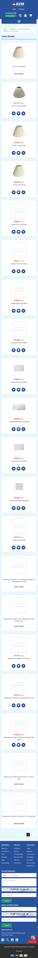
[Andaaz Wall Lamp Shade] (19, 329)
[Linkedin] (17, 940)
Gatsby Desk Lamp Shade (19, 382)
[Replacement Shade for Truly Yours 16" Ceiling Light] (19, 802)
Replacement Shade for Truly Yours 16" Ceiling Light (19, 816)
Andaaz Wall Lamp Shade (19, 343)
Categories (12, 29)
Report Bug (5, 863)
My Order (30, 860)
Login (14, 9)
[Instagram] (12, 940)
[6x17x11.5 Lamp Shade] (19, 92)
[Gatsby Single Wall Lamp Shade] (19, 487)
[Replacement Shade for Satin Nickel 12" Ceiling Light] (19, 763)
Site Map (4, 857)
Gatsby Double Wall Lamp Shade (19, 421)
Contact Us (5, 851)
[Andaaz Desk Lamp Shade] (19, 210)
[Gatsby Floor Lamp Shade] (19, 447)
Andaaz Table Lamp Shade (19, 303)
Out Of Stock (19, 74)
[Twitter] (7, 940)
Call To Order (19, 587)
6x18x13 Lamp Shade (19, 145)
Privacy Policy (18, 854)
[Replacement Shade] (19, 526)
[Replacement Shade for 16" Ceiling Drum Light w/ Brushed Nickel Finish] (19, 565)
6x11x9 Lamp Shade (19, 66)
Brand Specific (19, 823)
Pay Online (11, 16)
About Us (4, 848)
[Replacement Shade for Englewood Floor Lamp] (19, 684)
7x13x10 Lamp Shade (19, 185)
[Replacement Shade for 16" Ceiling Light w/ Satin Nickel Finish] (19, 605)
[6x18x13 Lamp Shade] (19, 131)
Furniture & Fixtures (24, 29)
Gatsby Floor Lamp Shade (19, 461)
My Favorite (30, 866)
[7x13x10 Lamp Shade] (19, 171)
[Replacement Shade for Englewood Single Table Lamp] (19, 723)
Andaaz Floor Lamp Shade (19, 264)
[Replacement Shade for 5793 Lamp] (19, 644)
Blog (3, 860)
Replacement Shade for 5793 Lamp (19, 658)
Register (21, 9)
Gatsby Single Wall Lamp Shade (19, 500)
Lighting (6, 31)
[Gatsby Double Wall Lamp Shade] (19, 408)
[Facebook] (3, 940)
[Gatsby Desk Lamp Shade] (19, 368)
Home (5, 29)
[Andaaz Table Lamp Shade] (19, 289)
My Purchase (31, 863)
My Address (30, 857)
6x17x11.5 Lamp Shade (19, 106)
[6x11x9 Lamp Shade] (19, 52)
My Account (30, 854)
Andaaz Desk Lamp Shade (19, 224)
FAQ (3, 854)
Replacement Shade (19, 540)
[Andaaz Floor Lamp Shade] (19, 250)
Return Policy (18, 857)
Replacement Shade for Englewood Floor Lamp (19, 698)
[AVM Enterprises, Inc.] (19, 4)
